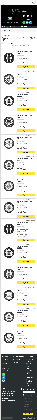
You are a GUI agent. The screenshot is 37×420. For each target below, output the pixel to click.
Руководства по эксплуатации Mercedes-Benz (8, 393)
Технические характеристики (8, 399)
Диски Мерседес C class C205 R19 (25, 52)
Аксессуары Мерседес (29, 360)
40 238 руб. (21, 231)
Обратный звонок (5, 364)
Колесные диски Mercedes (29, 372)
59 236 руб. (21, 236)
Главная (5, 388)
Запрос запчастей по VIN (10, 22)
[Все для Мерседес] (18, 11)
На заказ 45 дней (22, 234)
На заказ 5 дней (22, 229)
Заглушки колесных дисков (29, 381)
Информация (18, 356)
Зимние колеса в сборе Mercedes (29, 365)
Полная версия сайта (7, 418)
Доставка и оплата (16, 360)
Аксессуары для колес (29, 376)
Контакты (6, 356)
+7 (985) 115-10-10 (6, 360)
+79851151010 (27, 16)
